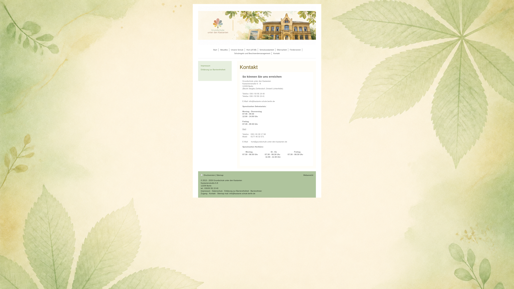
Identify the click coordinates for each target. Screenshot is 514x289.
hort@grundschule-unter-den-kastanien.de (269, 142)
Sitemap (219, 175)
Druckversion (209, 175)
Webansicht (308, 175)
